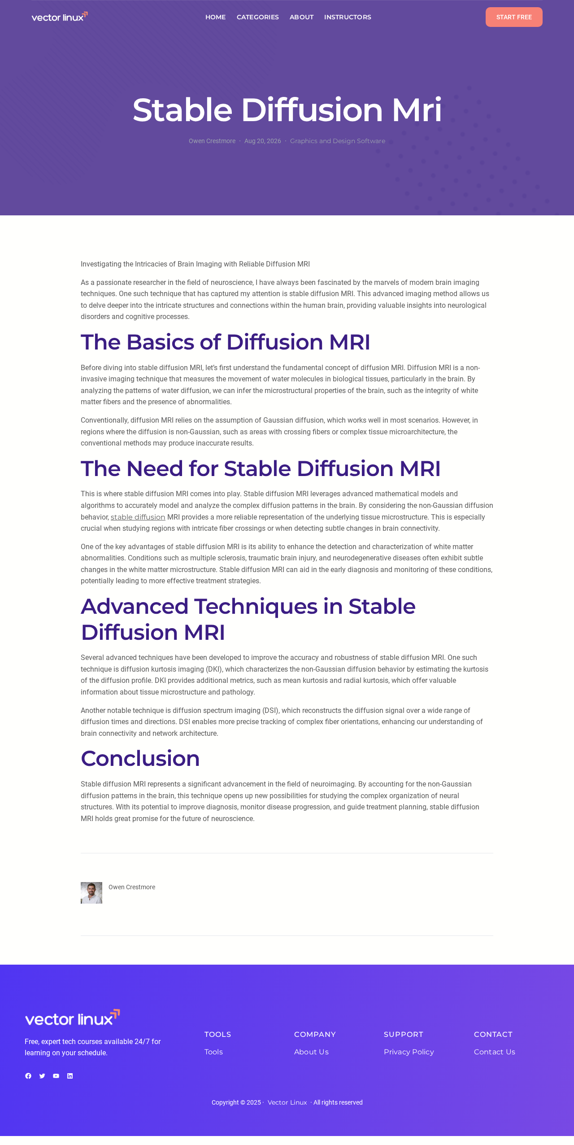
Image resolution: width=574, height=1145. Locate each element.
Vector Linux (287, 1102)
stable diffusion (138, 517)
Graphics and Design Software (337, 141)
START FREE (514, 17)
